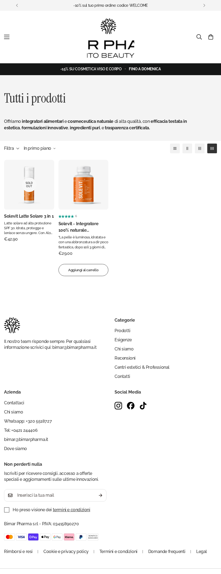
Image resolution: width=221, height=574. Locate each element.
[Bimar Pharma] (110, 37)
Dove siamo (15, 448)
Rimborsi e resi (18, 551)
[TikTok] (143, 405)
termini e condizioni (71, 509)
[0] (211, 37)
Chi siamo (124, 349)
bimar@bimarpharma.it (74, 347)
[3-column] (200, 148)
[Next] (204, 5)
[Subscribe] (100, 495)
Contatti (122, 376)
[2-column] (187, 148)
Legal (201, 551)
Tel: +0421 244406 (20, 430)
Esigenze (123, 339)
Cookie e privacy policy (66, 551)
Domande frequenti (166, 551)
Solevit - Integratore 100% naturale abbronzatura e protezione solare (78, 227)
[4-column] (212, 148)
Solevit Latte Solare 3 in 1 (29, 216)
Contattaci (14, 402)
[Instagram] (118, 405)
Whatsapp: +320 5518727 (28, 421)
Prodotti (122, 330)
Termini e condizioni (118, 551)
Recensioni (125, 358)
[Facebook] (130, 405)
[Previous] (17, 5)
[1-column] (175, 148)
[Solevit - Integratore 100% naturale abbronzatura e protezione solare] (83, 185)
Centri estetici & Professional (142, 367)
